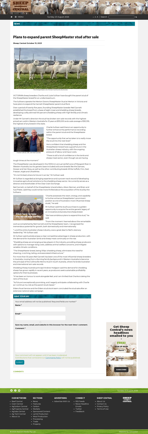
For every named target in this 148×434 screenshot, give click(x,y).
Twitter (79, 409)
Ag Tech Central (19, 414)
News (35, 401)
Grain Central (17, 404)
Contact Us (102, 404)
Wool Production (40, 416)
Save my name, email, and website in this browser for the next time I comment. (51, 325)
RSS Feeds (80, 401)
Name (18, 305)
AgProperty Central (20, 409)
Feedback (80, 411)
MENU (20, 17)
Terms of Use (103, 409)
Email (18, 314)
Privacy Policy (103, 406)
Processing (38, 419)
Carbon (36, 406)
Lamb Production (40, 414)
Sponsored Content (41, 411)
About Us (16, 416)
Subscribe (121, 370)
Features (37, 404)
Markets (36, 409)
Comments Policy (53, 358)
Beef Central (17, 401)
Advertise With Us (62, 401)
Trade (35, 422)
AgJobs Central (18, 411)
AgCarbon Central (19, 406)
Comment (20, 328)
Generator (133, 432)
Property (36, 424)
